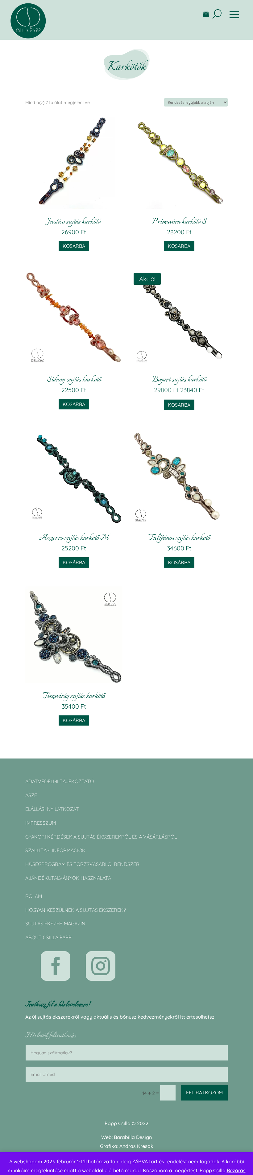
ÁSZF (31, 795)
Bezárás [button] (236, 1170)
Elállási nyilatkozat (52, 809)
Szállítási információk (55, 850)
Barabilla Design (133, 1137)
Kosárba (74, 246)
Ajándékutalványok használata (68, 878)
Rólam (33, 896)
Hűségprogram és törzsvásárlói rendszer (82, 864)
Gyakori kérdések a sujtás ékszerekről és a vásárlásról (101, 837)
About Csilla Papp (48, 937)
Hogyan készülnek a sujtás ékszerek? (75, 910)
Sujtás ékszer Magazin (55, 923)
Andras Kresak (136, 1146)
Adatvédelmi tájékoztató (59, 781)
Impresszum (40, 823)
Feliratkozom (204, 1092)
